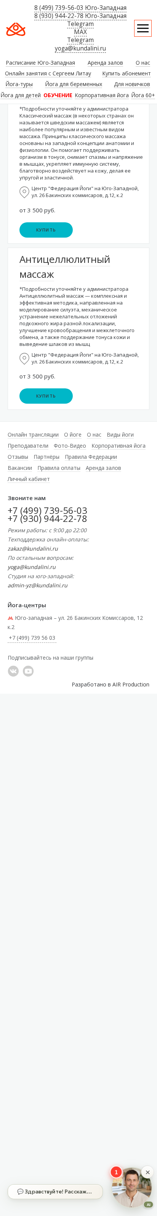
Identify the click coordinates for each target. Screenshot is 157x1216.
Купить (46, 224)
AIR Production (130, 658)
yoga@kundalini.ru (80, 48)
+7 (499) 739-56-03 (47, 484)
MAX (80, 32)
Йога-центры (27, 578)
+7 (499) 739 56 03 (32, 611)
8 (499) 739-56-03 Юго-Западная (80, 8)
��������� (13, 644)
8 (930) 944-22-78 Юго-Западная (80, 16)
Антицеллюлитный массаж (59, 250)
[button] (147, 1172)
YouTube (28, 644)
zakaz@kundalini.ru (33, 522)
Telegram (80, 24)
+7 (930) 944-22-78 (47, 492)
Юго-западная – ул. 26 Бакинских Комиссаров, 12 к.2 (75, 596)
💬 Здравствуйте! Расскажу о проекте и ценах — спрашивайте (60, 1191)
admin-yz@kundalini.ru (37, 558)
